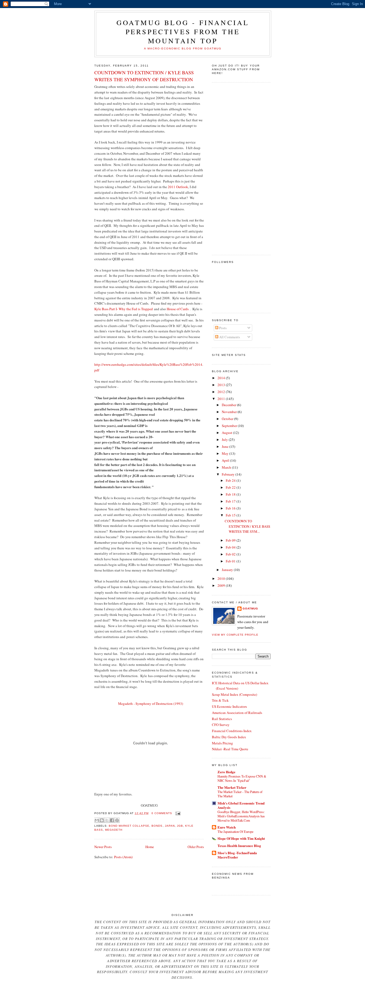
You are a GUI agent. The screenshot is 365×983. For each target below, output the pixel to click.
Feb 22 (231, 487)
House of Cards (178, 308)
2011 (222, 398)
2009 (222, 585)
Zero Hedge (226, 771)
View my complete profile (235, 634)
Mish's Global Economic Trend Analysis (241, 805)
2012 (222, 391)
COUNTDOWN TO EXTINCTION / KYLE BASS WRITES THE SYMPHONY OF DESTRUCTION (144, 75)
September (230, 425)
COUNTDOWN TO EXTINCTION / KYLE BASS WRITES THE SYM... (247, 526)
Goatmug (250, 608)
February (228, 474)
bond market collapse (129, 825)
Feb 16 (231, 508)
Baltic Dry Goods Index (229, 737)
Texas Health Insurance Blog (239, 845)
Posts (222, 327)
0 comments (162, 813)
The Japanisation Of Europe (235, 831)
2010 (222, 578)
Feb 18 (231, 494)
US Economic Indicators (229, 706)
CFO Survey (221, 724)
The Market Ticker (232, 787)
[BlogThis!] (101, 820)
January (228, 569)
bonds (157, 825)
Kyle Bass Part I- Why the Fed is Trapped (123, 308)
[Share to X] (107, 820)
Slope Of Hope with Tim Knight (241, 838)
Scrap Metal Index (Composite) (234, 694)
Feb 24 (231, 480)
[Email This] (96, 820)
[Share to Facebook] (112, 820)
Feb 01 (231, 561)
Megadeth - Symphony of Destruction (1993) (150, 703)
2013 (222, 384)
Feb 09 (231, 540)
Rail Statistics (222, 718)
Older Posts (196, 846)
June (225, 446)
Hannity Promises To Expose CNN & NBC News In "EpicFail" (242, 778)
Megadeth (113, 829)
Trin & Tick (220, 700)
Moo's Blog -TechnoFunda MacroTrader (237, 855)
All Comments (229, 337)
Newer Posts (103, 846)
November (230, 411)
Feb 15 (231, 515)
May (225, 453)
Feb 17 (231, 501)
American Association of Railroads (237, 712)
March (227, 467)
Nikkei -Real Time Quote (230, 749)
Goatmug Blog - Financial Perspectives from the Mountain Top (183, 31)
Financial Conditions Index (232, 730)
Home (149, 846)
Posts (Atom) (123, 856)
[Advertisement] (233, 168)
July (225, 439)
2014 (222, 377)
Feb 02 (231, 554)
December (229, 404)
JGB (180, 825)
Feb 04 (231, 547)
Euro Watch (227, 827)
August (227, 432)
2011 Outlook (178, 186)
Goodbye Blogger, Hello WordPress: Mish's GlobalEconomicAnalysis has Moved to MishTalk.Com (241, 816)
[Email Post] (177, 813)
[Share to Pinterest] (117, 820)
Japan (170, 825)
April (226, 460)
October (228, 418)
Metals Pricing (222, 743)
